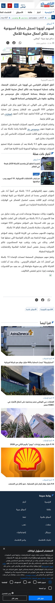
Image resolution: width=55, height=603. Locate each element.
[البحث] (16, 5)
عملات (48, 524)
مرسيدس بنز (33, 129)
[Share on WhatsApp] (20, 43)
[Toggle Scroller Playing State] (53, 17)
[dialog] (27, 574)
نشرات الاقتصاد (44, 539)
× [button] (4, 549)
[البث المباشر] (10, 5)
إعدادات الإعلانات (30, 575)
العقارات (8, 114)
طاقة (49, 509)
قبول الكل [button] (40, 598)
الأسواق (19, 12)
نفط (24, 516)
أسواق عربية (21, 509)
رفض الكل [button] (15, 598)
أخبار (24, 501)
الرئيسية (48, 12)
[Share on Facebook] (14, 43)
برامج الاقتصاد (20, 539)
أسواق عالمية (45, 516)
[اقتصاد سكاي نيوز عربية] (45, 5)
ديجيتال (48, 532)
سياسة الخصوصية (26, 577)
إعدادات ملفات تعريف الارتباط (41, 578)
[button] (23, 6)
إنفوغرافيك (21, 532)
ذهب (24, 524)
